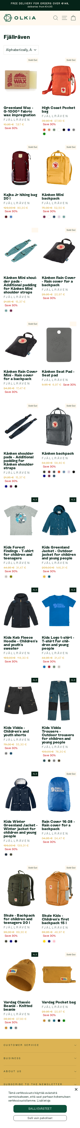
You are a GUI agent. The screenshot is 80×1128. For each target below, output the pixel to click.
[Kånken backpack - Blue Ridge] (63, 471)
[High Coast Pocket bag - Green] (44, 133)
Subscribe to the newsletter (33, 1084)
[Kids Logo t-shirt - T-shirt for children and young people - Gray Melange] (59, 666)
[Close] (76, 1089)
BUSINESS (12, 1058)
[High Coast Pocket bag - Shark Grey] (73, 129)
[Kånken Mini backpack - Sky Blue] (63, 216)
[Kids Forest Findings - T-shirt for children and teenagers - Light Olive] (11, 576)
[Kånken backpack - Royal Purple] (49, 476)
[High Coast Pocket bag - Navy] (68, 129)
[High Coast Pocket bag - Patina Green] (54, 129)
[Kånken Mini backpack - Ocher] (49, 216)
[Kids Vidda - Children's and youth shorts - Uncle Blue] (11, 753)
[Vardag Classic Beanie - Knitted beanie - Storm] (11, 1027)
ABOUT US (13, 1071)
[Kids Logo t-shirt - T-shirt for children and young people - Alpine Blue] (44, 666)
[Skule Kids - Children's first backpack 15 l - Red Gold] (44, 941)
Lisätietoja (44, 1100)
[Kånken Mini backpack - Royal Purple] (44, 216)
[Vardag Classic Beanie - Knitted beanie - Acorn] (6, 1027)
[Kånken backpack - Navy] (44, 476)
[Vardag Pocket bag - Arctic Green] (63, 1020)
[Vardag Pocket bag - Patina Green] (49, 1020)
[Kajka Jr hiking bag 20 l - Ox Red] (6, 216)
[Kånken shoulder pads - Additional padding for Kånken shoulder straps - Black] (15, 486)
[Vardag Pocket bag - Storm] (54, 1020)
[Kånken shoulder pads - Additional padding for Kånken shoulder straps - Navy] (6, 486)
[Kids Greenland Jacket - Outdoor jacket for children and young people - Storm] (49, 576)
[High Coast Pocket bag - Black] (63, 129)
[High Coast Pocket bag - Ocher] (59, 129)
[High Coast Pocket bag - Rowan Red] (44, 129)
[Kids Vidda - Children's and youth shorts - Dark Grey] (6, 753)
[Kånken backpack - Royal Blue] (54, 476)
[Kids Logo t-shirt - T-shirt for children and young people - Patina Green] (54, 666)
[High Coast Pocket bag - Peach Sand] (49, 129)
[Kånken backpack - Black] (73, 471)
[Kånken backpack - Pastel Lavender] (68, 471)
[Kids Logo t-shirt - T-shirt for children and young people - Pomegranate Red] (49, 666)
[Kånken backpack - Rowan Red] (59, 471)
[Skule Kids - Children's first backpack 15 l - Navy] (49, 941)
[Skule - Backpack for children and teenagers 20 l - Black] (15, 941)
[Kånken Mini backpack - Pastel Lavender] (59, 216)
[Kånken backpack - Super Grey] (54, 471)
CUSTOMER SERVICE (21, 1045)
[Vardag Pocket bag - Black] (59, 1020)
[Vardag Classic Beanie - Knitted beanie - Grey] (15, 1027)
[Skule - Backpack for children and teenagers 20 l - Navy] (11, 941)
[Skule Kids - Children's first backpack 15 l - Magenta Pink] (54, 941)
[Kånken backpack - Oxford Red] (49, 471)
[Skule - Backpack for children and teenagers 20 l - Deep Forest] (6, 941)
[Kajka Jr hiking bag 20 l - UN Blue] (11, 216)
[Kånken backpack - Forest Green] (44, 471)
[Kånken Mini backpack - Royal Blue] (54, 216)
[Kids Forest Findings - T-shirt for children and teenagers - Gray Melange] (6, 576)
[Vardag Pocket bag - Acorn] (44, 1020)
